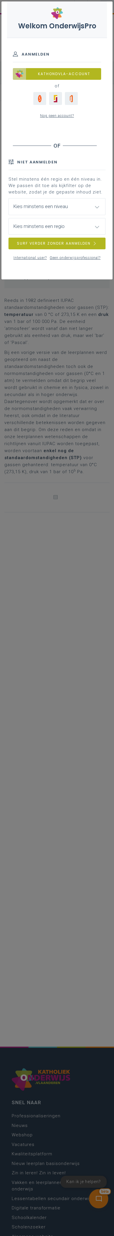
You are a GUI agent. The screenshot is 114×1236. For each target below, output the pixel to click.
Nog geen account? (57, 116)
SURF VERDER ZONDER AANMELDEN (54, 243)
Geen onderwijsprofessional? (75, 258)
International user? (30, 258)
